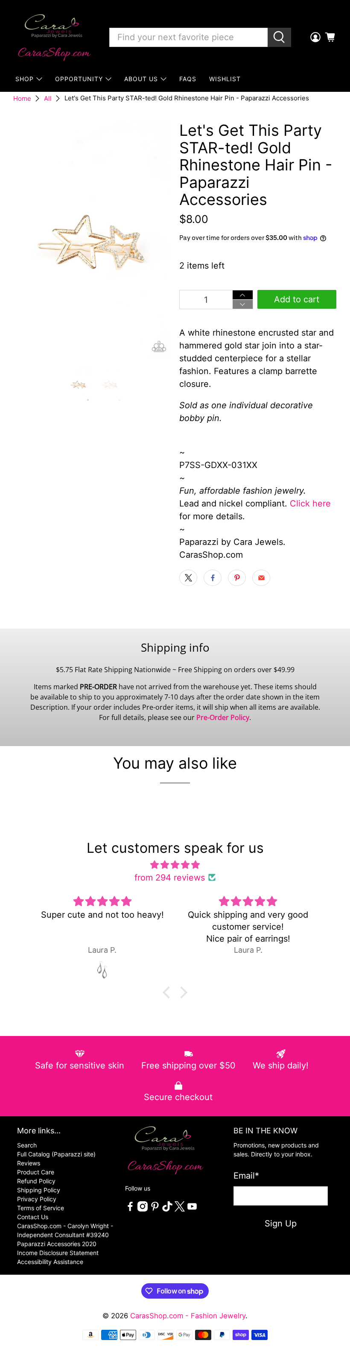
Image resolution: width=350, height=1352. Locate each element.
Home (22, 98)
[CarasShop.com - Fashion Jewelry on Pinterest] (155, 1209)
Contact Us (32, 1216)
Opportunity (79, 78)
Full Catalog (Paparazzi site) (56, 1154)
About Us (141, 78)
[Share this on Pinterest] (237, 578)
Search (27, 1145)
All (48, 98)
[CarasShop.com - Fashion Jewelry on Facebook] (130, 1209)
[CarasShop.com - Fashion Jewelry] (53, 37)
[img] (175, 864)
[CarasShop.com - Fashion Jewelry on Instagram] (142, 1209)
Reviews (28, 1163)
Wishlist (225, 78)
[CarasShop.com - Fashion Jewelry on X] (180, 1209)
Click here (310, 503)
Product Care (35, 1172)
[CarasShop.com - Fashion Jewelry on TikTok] (167, 1209)
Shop (24, 78)
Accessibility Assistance (50, 1261)
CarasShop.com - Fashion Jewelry (187, 1315)
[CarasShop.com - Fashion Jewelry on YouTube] (192, 1209)
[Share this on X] (188, 578)
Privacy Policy (36, 1199)
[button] (169, 992)
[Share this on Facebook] (213, 578)
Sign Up (281, 1223)
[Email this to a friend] (261, 578)
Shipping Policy (38, 1190)
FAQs (187, 78)
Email (246, 1176)
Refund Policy (36, 1181)
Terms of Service (40, 1208)
